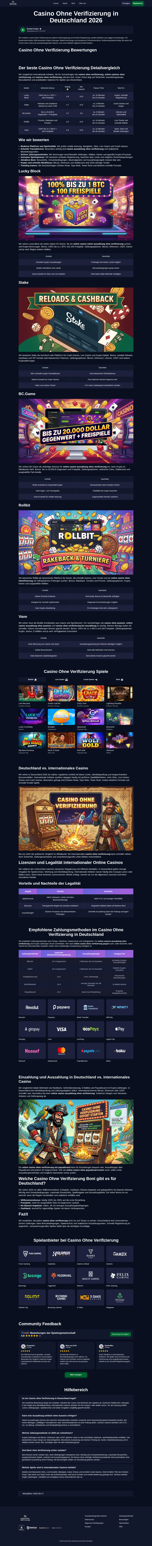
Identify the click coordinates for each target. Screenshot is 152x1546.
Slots (118, 679)
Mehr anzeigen (76, 1375)
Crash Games (89, 679)
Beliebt (31, 679)
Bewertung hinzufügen (120, 1334)
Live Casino (60, 679)
